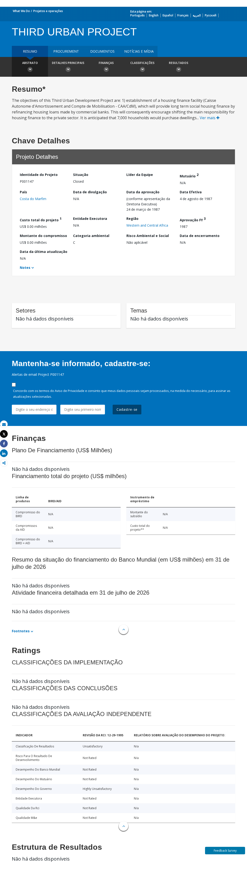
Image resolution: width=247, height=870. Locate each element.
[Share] (4, 443)
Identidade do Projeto (39, 174)
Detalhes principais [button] (68, 63)
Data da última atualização (43, 251)
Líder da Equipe (139, 174)
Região (132, 218)
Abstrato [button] (30, 63)
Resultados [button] (178, 63)
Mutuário (189, 175)
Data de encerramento (200, 235)
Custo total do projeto (41, 219)
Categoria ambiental (91, 235)
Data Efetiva (191, 192)
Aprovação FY (193, 219)
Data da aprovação (142, 192)
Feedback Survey (225, 851)
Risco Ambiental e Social (147, 235)
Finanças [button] (106, 63)
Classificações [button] (142, 63)
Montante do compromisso (43, 235)
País (23, 192)
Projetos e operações (48, 11)
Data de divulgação (90, 192)
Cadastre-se (127, 409)
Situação (80, 174)
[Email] (4, 424)
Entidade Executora (90, 218)
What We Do (21, 11)
